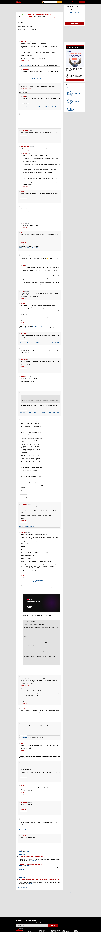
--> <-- (39, 137)
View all (82, 84)
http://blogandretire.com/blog (30, 327)
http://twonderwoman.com (37, 326)
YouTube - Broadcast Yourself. (41, 593)
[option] (75, 63)
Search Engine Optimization (71, 91)
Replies (20, 854)
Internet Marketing (30, 857)
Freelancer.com (76, 930)
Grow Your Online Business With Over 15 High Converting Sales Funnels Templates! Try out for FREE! (39, 342)
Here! (20, 498)
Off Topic (28, 851)
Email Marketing (69, 94)
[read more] (34, 860)
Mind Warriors (69, 102)
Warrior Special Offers (43, 930)
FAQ (28, 930)
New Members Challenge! (26, 65)
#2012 (19, 35)
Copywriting (69, 99)
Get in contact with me (23, 829)
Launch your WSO (74, 23)
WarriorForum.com (70, 19)
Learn (38, 1)
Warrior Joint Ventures (71, 105)
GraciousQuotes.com (25, 737)
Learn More (74, 80)
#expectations (24, 35)
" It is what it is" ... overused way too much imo (30, 864)
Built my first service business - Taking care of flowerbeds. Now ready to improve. (39, 879)
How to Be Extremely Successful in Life (26, 249)
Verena (68, 16)
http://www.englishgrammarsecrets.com (26, 524)
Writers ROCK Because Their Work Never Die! (39, 717)
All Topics (68, 87)
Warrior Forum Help (70, 109)
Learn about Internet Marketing (56, 930)
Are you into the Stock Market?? (27, 850)
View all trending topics (22, 887)
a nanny (37, 58)
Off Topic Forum (69, 107)
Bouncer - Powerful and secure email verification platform (74, 69)
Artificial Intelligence (70, 89)
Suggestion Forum (70, 110)
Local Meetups (69, 108)
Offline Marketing (70, 97)
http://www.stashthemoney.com (25, 754)
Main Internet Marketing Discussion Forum (74, 88)
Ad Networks (69, 92)
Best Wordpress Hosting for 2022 (25, 386)
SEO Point (37, 813)
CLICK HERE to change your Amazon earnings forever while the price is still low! (39, 125)
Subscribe (39, 17)
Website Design (69, 104)
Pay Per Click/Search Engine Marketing (73, 93)
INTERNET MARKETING (32, 17)
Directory (63, 930)
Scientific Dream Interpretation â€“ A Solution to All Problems (29, 247)
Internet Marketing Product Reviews (73, 101)
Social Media (69, 96)
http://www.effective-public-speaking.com (27, 526)
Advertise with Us (81, 41)
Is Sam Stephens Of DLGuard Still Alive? (29, 872)
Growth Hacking (69, 95)
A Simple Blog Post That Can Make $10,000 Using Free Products (40, 670)
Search (59, 1)
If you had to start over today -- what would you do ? (32, 856)
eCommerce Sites (70, 100)
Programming (69, 103)
